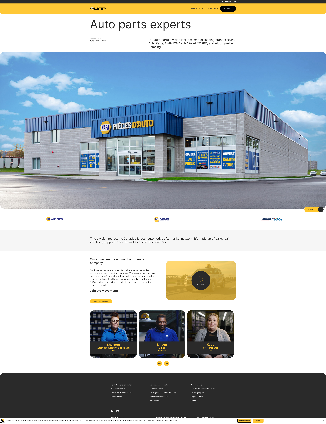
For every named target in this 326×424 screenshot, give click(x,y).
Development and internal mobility (163, 393)
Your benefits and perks (159, 385)
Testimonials (155, 401)
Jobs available (196, 385)
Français (237, 2)
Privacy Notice (116, 397)
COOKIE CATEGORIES (244, 420)
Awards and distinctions (159, 397)
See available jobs (101, 301)
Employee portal (226, 2)
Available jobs (228, 9)
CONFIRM (258, 420)
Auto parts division (118, 389)
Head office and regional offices (123, 385)
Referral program (197, 393)
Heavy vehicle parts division (122, 393)
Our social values (156, 389)
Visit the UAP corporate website (203, 389)
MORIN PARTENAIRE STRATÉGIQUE (197, 417)
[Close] (323, 421)
